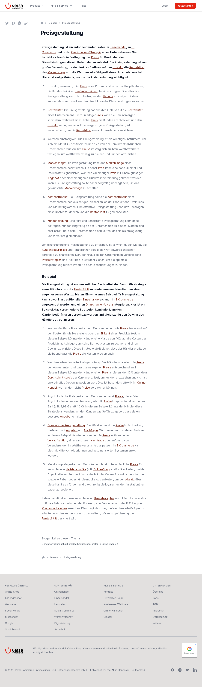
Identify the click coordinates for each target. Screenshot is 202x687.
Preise (82, 5)
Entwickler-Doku (113, 598)
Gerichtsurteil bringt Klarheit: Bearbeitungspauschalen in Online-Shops (80, 544)
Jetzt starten (185, 5)
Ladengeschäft (14, 598)
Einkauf (105, 333)
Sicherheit (60, 629)
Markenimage (56, 72)
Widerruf (157, 623)
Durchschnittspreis (60, 377)
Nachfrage (91, 430)
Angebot (53, 178)
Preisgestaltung (71, 23)
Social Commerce (64, 610)
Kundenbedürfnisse (54, 249)
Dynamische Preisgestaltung (66, 425)
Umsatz (118, 67)
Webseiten (11, 604)
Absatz (130, 479)
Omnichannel (12, 629)
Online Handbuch (113, 610)
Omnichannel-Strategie (86, 52)
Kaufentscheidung (86, 91)
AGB (155, 604)
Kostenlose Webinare (116, 604)
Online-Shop (101, 469)
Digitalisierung (62, 623)
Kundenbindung (58, 220)
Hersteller (59, 604)
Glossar (53, 23)
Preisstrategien (52, 259)
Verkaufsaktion (57, 440)
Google (9, 623)
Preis (83, 86)
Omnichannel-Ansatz (99, 304)
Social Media (12, 610)
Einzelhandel (118, 47)
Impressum (159, 610)
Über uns (158, 591)
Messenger (11, 616)
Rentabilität (136, 67)
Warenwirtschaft (63, 616)
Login (165, 5)
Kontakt (108, 591)
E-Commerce (124, 299)
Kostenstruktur (57, 197)
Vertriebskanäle (76, 469)
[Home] (42, 23)
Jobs (156, 598)
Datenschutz (160, 616)
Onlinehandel (61, 591)
